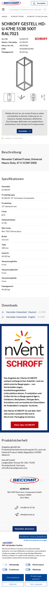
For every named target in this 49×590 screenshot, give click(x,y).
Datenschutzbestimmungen (35, 540)
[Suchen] (45, 9)
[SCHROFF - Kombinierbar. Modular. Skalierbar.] (24, 348)
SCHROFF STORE (17, 16)
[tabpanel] (24, 74)
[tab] (9, 97)
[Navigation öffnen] (3, 9)
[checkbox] (4, 564)
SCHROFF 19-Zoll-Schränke (37, 16)
